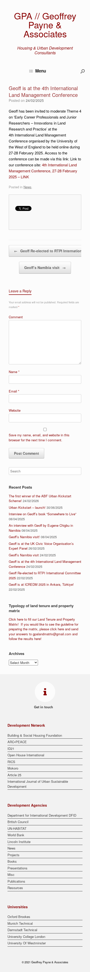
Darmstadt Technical (22, 929)
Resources (15, 887)
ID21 (11, 748)
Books (12, 861)
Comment (16, 317)
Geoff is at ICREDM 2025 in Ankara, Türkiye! (41, 584)
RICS (11, 761)
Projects (14, 854)
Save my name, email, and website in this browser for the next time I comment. (39, 437)
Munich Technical (20, 923)
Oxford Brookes (19, 916)
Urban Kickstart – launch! (27, 507)
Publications (16, 881)
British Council (18, 821)
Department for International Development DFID (42, 815)
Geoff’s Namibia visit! (24, 536)
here (20, 619)
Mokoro (13, 768)
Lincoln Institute (19, 841)
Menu (40, 71)
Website (14, 410)
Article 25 (14, 775)
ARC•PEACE (17, 741)
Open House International (26, 755)
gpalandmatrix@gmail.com (52, 634)
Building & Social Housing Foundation (35, 735)
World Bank (16, 835)
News (28, 187)
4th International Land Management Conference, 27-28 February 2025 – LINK (43, 170)
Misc (11, 874)
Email (14, 391)
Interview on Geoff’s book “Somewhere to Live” (42, 514)
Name (14, 371)
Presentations (18, 868)
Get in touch (44, 707)
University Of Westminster (27, 943)
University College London (26, 936)
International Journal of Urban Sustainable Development (38, 784)
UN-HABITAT (17, 828)
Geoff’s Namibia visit (45, 267)
